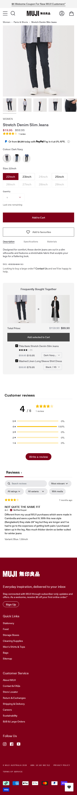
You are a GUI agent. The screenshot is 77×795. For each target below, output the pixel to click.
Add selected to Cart (38, 337)
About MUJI (9, 680)
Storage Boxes (11, 635)
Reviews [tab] (14, 472)
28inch (43, 183)
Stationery (8, 623)
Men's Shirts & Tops (14, 647)
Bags (5, 652)
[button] (38, 421)
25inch (59, 176)
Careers (7, 710)
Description (9, 241)
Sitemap (7, 658)
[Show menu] (5, 13)
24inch (43, 176)
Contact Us (41, 268)
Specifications (31, 241)
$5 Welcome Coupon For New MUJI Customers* (39, 4)
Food (6, 629)
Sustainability (10, 715)
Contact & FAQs (11, 686)
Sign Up (11, 604)
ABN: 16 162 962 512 (40, 765)
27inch (27, 183)
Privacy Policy (62, 765)
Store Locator (10, 692)
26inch (10, 183)
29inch (59, 183)
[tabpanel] (38, 513)
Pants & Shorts (21, 22)
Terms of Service (13, 772)
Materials (52, 241)
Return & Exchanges (14, 698)
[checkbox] (57, 491)
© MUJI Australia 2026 (15, 765)
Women (6, 22)
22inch (10, 176)
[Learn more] (68, 141)
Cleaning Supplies (13, 641)
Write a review (38, 456)
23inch (27, 176)
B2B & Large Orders (14, 721)
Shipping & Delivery (14, 704)
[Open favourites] (69, 787)
